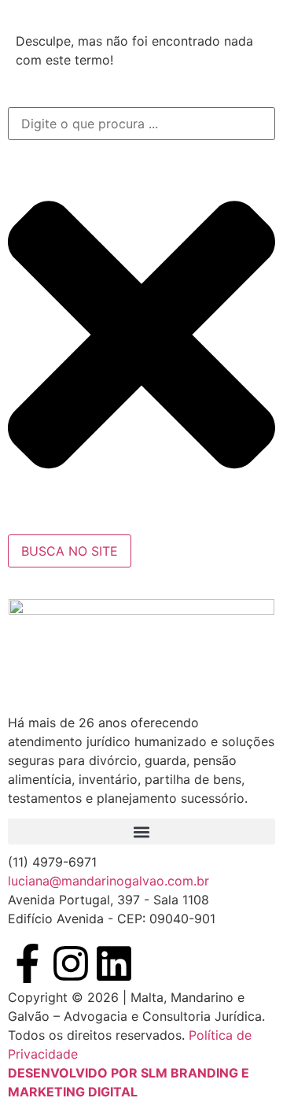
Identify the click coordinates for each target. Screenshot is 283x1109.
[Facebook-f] (27, 963)
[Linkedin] (114, 963)
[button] (141, 832)
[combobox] (141, 123)
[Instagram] (70, 963)
